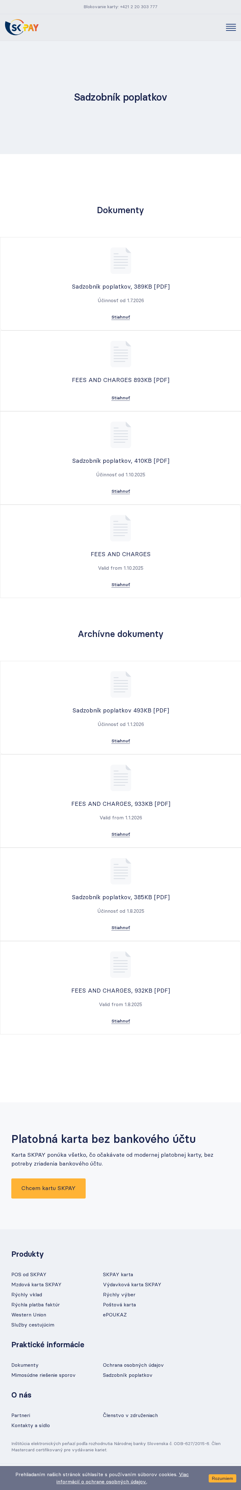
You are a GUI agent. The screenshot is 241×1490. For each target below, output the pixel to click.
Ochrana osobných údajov (133, 1365)
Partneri (20, 1415)
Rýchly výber (119, 1294)
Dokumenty (25, 1365)
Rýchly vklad (26, 1294)
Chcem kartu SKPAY (48, 1188)
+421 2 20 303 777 (139, 7)
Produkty (27, 1254)
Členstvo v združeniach (130, 1415)
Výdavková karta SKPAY (132, 1284)
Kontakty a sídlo (30, 1425)
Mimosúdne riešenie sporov (43, 1375)
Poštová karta (119, 1304)
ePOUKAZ (115, 1314)
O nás (21, 1395)
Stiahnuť (120, 317)
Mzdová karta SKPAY (36, 1284)
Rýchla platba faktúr (35, 1304)
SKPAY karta (118, 1274)
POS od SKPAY (28, 1274)
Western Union (28, 1314)
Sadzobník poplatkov (128, 1375)
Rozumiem (222, 1478)
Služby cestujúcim (32, 1324)
